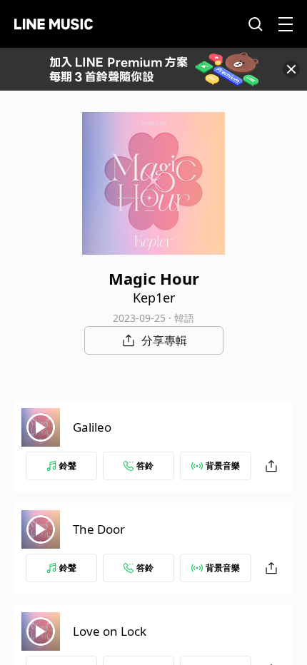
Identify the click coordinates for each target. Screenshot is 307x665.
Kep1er (154, 297)
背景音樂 (223, 466)
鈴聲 (67, 466)
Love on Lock (109, 631)
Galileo (92, 427)
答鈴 (145, 466)
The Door (99, 529)
